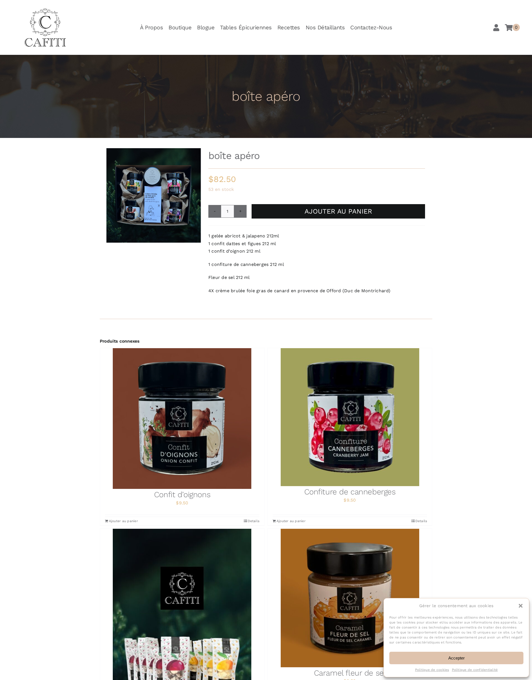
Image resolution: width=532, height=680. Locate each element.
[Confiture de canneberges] (350, 417)
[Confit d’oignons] (182, 418)
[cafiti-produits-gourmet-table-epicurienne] (45, 10)
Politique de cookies (432, 670)
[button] (520, 606)
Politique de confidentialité (475, 670)
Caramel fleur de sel (350, 673)
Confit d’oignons (182, 494)
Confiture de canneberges (350, 491)
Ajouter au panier (338, 211)
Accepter (456, 658)
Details (254, 521)
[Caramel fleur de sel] (350, 598)
